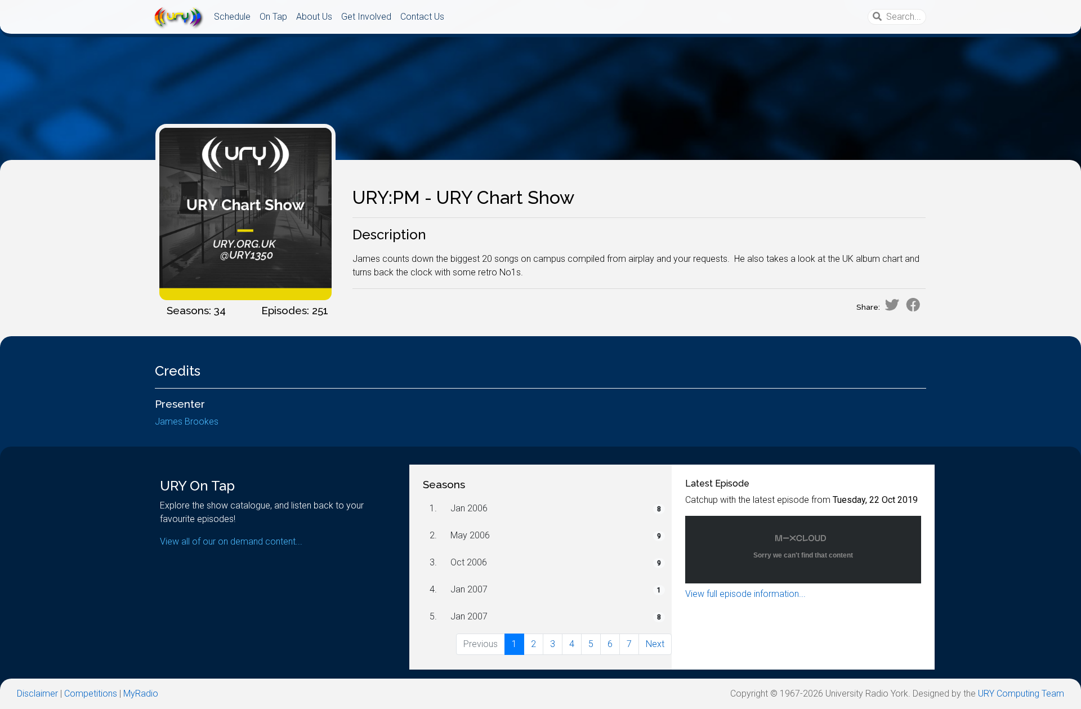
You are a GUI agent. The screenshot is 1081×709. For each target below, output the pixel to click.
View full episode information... (745, 593)
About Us (314, 16)
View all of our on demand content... (231, 541)
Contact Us (422, 16)
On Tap (273, 16)
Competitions (90, 693)
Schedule (232, 16)
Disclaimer (37, 693)
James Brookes (186, 421)
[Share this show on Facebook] (913, 304)
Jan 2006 (469, 508)
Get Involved (366, 16)
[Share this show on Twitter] (892, 304)
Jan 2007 (469, 589)
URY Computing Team (1021, 693)
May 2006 (470, 535)
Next (655, 644)
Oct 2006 (468, 562)
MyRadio (140, 693)
